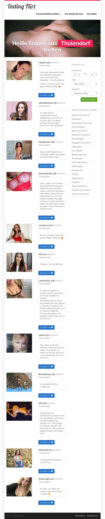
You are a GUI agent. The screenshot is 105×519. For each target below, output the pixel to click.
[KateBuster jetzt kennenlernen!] (19, 150)
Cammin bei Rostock (80, 194)
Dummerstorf (77, 170)
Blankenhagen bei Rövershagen (79, 156)
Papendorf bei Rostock (81, 190)
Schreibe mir (45, 95)
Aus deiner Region (74, 14)
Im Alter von (77, 70)
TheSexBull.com (92, 516)
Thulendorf (44, 65)
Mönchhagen (77, 151)
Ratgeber (92, 14)
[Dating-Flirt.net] (21, 6)
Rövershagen (77, 166)
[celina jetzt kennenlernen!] (19, 343)
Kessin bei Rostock (79, 162)
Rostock (75, 174)
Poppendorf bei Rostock (82, 123)
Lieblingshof (77, 147)
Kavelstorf (76, 182)
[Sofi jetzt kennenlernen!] (19, 262)
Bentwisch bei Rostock (81, 135)
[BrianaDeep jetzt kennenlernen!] (19, 382)
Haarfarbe (76, 89)
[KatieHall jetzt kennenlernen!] (19, 458)
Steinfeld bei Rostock (80, 115)
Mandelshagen (78, 139)
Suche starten (90, 100)
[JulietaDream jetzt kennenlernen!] (19, 110)
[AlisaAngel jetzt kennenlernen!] (19, 486)
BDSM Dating (80, 516)
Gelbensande (77, 178)
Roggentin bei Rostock (81, 143)
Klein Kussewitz (78, 127)
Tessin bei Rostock (79, 186)
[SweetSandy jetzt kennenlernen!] (19, 181)
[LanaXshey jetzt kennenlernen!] (19, 288)
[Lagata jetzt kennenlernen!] (19, 70)
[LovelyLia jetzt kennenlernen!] (19, 233)
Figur (74, 80)
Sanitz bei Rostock (79, 131)
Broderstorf (76, 119)
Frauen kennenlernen (47, 14)
